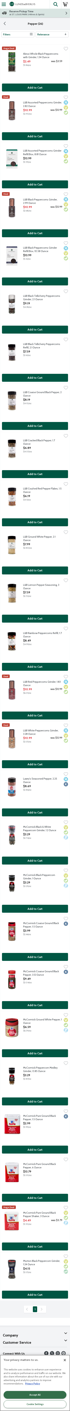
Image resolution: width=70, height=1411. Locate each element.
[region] (35, 1383)
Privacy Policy (32, 1383)
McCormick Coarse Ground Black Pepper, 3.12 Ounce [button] (41, 973)
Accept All (35, 1394)
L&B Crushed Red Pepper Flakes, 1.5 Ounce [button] (42, 490)
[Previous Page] (27, 1309)
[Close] (65, 1360)
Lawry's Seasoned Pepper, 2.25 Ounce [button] (40, 780)
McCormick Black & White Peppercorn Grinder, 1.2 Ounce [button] (39, 828)
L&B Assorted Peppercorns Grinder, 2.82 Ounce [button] (42, 104)
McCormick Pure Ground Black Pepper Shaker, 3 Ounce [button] (39, 1214)
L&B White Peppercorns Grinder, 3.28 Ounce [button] (41, 732)
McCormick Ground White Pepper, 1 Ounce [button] (42, 1021)
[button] (55, 4)
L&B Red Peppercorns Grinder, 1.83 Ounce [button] (42, 683)
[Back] (4, 24)
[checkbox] (66, 49)
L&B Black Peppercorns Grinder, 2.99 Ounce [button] (40, 201)
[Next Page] (42, 1309)
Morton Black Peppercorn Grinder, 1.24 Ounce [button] (41, 1262)
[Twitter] (52, 1354)
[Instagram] (58, 1354)
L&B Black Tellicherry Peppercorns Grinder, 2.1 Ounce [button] (41, 297)
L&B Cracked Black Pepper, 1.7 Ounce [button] (39, 442)
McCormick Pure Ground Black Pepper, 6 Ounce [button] (39, 1165)
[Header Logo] (21, 4)
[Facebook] (46, 1354)
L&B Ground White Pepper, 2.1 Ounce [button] (39, 538)
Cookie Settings (35, 1404)
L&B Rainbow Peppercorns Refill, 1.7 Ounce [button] (42, 634)
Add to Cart (35, 87)
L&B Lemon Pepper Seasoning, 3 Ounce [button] (41, 586)
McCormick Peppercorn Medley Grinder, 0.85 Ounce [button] (40, 1069)
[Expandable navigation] (3, 4)
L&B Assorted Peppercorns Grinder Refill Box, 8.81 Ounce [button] (42, 152)
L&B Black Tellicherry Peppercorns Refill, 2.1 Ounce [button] (41, 345)
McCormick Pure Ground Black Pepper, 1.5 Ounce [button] (39, 1117)
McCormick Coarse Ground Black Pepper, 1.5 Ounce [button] (41, 925)
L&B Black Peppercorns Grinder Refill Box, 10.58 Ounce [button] (40, 249)
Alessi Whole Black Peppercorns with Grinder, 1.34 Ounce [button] (40, 55)
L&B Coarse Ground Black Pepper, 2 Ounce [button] (42, 394)
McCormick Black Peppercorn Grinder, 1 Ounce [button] (39, 876)
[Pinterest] (63, 1354)
